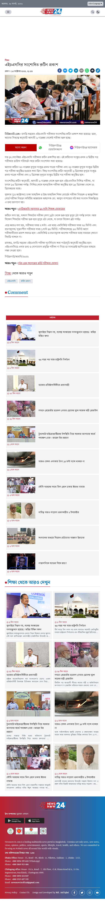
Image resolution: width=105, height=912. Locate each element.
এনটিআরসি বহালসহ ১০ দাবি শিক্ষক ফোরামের (41, 209)
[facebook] (59, 70)
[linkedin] (76, 70)
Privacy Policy (11, 892)
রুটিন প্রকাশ (26, 281)
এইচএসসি (11, 281)
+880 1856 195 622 (20, 861)
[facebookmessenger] (65, 70)
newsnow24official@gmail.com (25, 882)
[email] (81, 70)
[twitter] (70, 70)
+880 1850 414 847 (20, 876)
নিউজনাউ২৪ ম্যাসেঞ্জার (86, 147)
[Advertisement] (52, 37)
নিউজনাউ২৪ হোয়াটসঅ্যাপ (55, 147)
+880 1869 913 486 (20, 864)
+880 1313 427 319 (20, 879)
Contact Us (24, 892)
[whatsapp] (87, 70)
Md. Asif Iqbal (62, 892)
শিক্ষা (7, 60)
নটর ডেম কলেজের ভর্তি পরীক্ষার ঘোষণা (38, 263)
